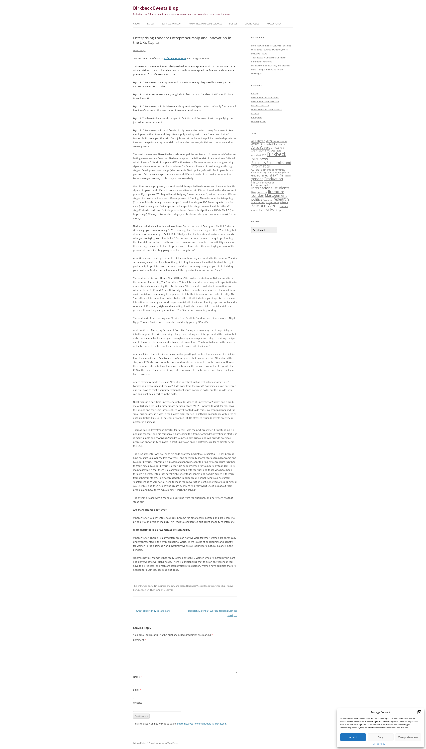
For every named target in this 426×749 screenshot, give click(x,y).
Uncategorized (258, 121)
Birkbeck (276, 154)
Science (233, 23)
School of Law (272, 202)
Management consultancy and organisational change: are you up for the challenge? (271, 69)
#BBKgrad (258, 141)
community (278, 169)
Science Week (265, 206)
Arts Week (260, 147)
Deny (381, 737)
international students (270, 187)
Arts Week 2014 (258, 150)
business (259, 158)
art (273, 144)
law (253, 192)
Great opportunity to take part (151, 610)
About (136, 23)
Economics (271, 172)
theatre (254, 210)
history (256, 182)
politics (256, 199)
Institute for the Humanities (265, 97)
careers (256, 169)
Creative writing (258, 172)
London (142, 589)
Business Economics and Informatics (271, 164)
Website (137, 702)
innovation (268, 182)
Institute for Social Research (265, 101)
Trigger (262, 209)
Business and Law (171, 23)
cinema (267, 169)
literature (276, 191)
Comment (139, 639)
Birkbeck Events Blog (155, 8)
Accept (353, 737)
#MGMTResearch (261, 144)
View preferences (408, 737)
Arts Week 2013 (277, 148)
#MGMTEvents (279, 141)
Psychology (268, 200)
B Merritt (168, 589)
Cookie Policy (379, 743)
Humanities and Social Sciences (205, 23)
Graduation (273, 178)
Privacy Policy (273, 23)
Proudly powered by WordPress (163, 743)
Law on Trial (262, 192)
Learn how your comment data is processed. (202, 723)
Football (287, 175)
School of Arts (258, 202)
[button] (419, 712)
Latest (150, 23)
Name (137, 676)
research (281, 199)
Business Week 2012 (197, 585)
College (254, 93)
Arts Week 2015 (274, 150)
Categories (256, 117)
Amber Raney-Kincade (175, 58)
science (284, 202)
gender (257, 178)
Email (137, 689)
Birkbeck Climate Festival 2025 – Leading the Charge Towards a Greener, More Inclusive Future (271, 49)
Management (276, 195)
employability (282, 172)
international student (261, 185)
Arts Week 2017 (258, 155)
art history (280, 144)
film (279, 175)
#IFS (269, 141)
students (284, 206)
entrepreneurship (216, 585)
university (273, 209)
